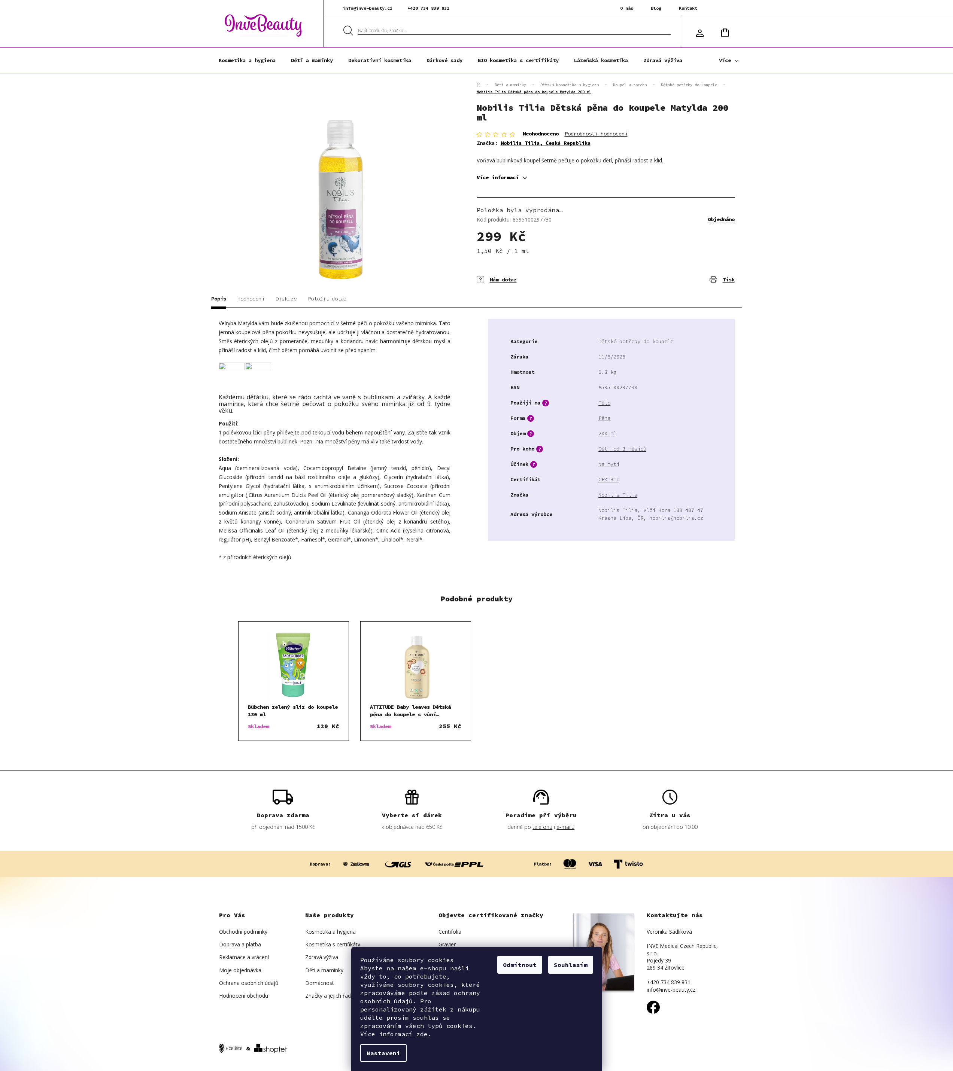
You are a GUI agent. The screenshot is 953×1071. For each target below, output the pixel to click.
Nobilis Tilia (617, 494)
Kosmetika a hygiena (330, 931)
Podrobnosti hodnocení (596, 133)
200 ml (607, 433)
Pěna (604, 418)
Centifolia (449, 931)
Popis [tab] (218, 298)
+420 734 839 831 (428, 8)
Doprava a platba (240, 944)
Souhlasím (571, 964)
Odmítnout (520, 964)
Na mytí (608, 464)
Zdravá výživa (321, 957)
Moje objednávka (240, 970)
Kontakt (688, 8)
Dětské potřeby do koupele (635, 341)
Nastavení (383, 1053)
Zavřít (520, 274)
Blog (656, 8)
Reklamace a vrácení (244, 957)
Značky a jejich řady (329, 995)
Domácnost (319, 982)
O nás (626, 8)
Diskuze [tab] (286, 298)
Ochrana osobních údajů (249, 982)
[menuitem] (247, 60)
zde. (423, 1034)
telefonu (542, 826)
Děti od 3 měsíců (622, 448)
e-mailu (565, 826)
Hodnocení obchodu (243, 995)
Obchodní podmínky (243, 931)
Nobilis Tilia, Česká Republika (546, 143)
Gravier (447, 944)
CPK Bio (608, 479)
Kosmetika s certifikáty (332, 944)
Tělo (604, 402)
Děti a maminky (324, 970)
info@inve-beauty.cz (367, 8)
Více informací (498, 177)
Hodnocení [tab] (250, 298)
